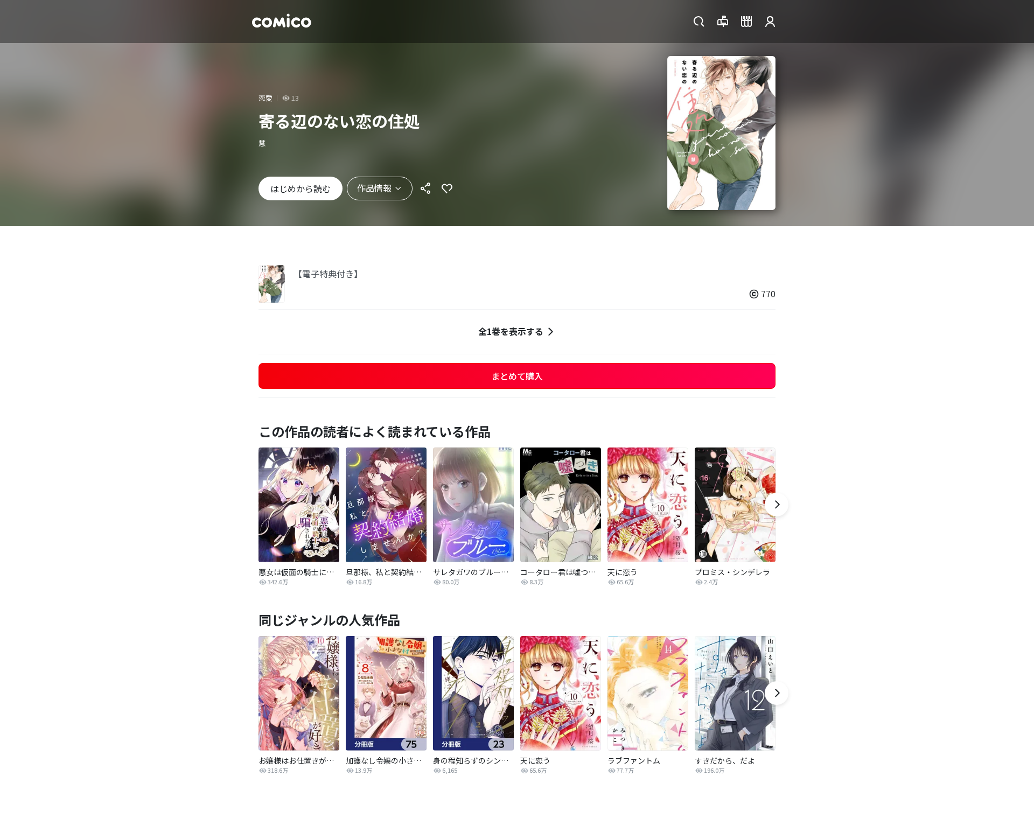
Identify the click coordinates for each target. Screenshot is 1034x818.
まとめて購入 (517, 375)
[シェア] (425, 188)
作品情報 (374, 187)
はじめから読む (300, 188)
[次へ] (776, 504)
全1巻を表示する (510, 331)
